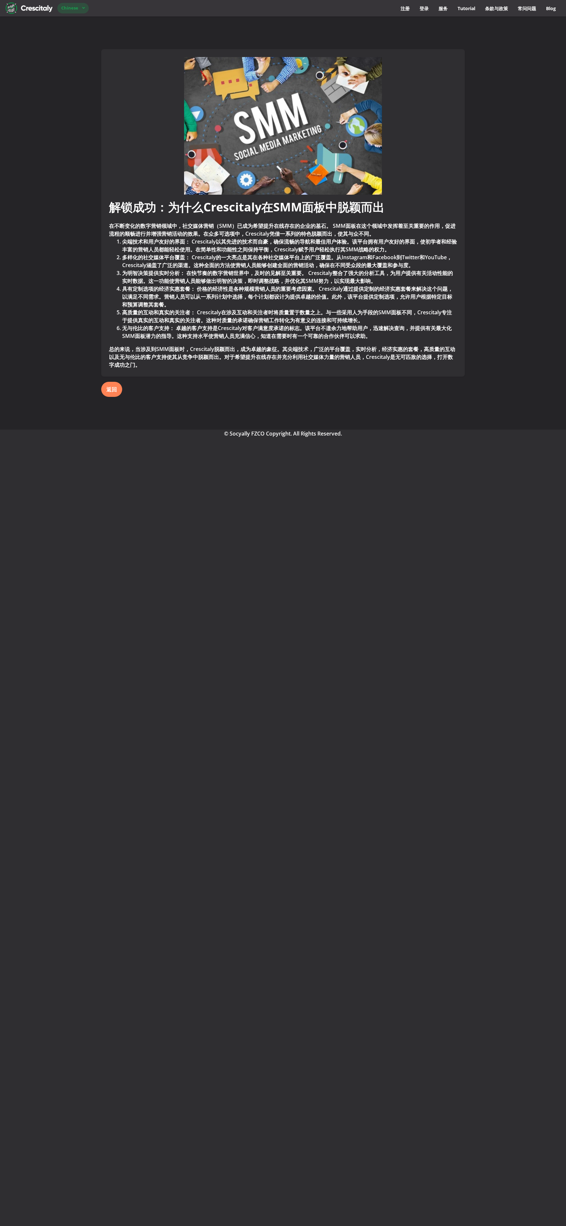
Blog (551, 8)
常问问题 (527, 8)
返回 (111, 389)
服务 (443, 8)
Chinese (69, 8)
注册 (405, 8)
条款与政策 (496, 8)
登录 (424, 8)
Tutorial (466, 8)
